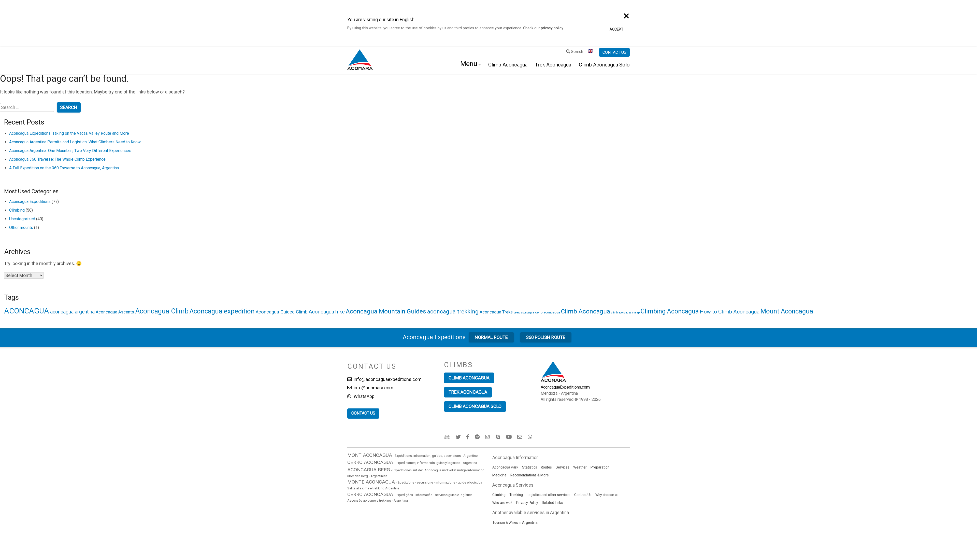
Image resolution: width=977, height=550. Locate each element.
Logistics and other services (548, 495)
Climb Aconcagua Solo (604, 65)
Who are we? (502, 503)
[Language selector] (591, 52)
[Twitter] (458, 437)
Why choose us (607, 495)
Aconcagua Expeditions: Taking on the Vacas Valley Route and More (69, 133)
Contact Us (583, 495)
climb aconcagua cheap (625, 312)
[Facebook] (468, 437)
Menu (468, 63)
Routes (546, 467)
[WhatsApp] (530, 437)
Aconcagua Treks (496, 311)
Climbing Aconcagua (670, 311)
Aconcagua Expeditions (30, 201)
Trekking (516, 495)
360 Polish (545, 337)
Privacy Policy (527, 503)
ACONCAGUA (26, 311)
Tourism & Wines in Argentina (515, 522)
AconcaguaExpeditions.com (565, 387)
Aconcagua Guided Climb (282, 311)
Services (562, 467)
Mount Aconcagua (786, 311)
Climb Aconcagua (507, 65)
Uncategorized (22, 218)
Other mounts (21, 227)
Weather (580, 467)
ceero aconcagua (524, 312)
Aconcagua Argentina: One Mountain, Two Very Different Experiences (70, 150)
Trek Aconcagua (553, 65)
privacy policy (552, 28)
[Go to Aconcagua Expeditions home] (360, 60)
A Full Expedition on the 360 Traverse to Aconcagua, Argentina (64, 168)
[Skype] (498, 437)
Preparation (600, 467)
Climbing (17, 210)
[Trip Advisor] (447, 437)
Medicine (499, 475)
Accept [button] (616, 29)
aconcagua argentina (72, 312)
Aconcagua (434, 337)
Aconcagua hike (327, 312)
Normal (491, 337)
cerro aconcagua (547, 312)
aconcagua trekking (453, 311)
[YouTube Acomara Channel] (509, 437)
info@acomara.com (373, 387)
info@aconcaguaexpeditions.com (387, 379)
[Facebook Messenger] (477, 437)
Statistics (529, 467)
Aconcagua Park (505, 467)
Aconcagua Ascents (115, 311)
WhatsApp (364, 396)
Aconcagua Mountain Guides (386, 311)
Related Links (552, 503)
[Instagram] (488, 437)
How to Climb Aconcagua (729, 311)
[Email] (520, 437)
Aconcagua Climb (162, 311)
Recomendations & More (529, 475)
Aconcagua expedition (222, 311)
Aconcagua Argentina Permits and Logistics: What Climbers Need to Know (75, 142)
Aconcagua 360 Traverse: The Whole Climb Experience (57, 159)
